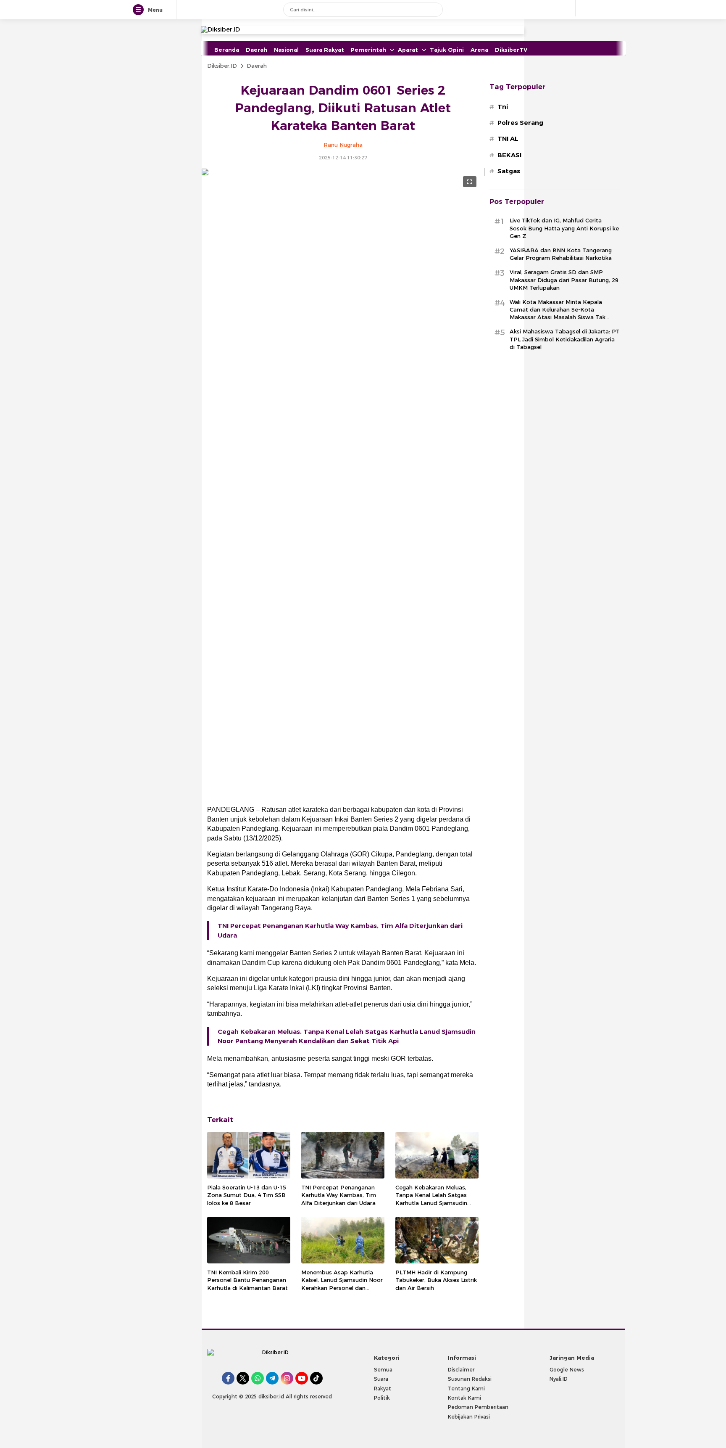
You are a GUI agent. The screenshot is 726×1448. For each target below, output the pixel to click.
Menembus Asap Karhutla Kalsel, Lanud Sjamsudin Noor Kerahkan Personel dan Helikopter (342, 1284)
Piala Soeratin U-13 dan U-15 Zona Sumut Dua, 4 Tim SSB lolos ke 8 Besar (246, 1195)
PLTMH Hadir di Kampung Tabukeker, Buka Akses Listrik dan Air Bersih (436, 1280)
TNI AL (507, 139)
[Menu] (140, 10)
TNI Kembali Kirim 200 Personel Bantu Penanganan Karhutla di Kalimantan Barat (247, 1280)
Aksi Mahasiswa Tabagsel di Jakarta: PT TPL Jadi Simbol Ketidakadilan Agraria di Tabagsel (565, 339)
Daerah (257, 65)
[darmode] (585, 8)
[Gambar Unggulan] (343, 174)
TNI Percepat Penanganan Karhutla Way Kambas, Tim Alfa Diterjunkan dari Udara (340, 930)
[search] (433, 10)
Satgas (508, 171)
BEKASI (509, 155)
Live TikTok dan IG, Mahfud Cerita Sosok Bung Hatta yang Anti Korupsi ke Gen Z (564, 228)
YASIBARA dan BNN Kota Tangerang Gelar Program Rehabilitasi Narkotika (561, 254)
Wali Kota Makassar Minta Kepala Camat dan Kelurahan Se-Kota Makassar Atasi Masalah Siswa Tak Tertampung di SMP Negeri (557, 313)
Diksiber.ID (222, 65)
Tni (502, 107)
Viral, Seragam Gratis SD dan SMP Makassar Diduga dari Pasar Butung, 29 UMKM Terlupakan (564, 280)
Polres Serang (520, 123)
